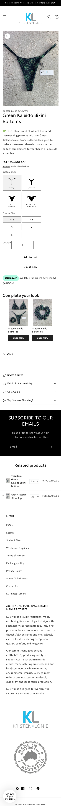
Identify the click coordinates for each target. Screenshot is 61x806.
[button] (4, 17)
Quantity (7, 242)
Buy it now (30, 266)
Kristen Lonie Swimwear (34, 804)
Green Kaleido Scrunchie (39, 330)
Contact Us (12, 586)
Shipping (6, 166)
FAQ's (9, 525)
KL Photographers (16, 593)
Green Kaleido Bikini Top (15, 330)
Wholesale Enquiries (17, 548)
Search (10, 532)
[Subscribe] (51, 447)
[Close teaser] (17, 788)
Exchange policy (15, 563)
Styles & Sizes (13, 540)
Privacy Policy (14, 570)
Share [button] (10, 353)
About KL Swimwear (17, 578)
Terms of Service (15, 555)
